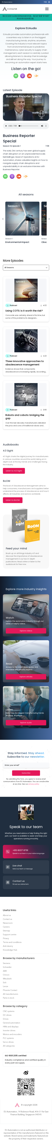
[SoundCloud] (18, 176)
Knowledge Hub (10, 950)
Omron (6, 975)
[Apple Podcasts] (12, 176)
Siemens (6, 963)
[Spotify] (5, 176)
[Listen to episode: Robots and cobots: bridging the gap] (26, 405)
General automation (11, 1023)
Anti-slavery (8, 946)
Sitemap (6, 931)
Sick (4, 982)
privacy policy (34, 784)
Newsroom (8, 923)
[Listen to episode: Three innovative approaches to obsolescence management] (26, 351)
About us (7, 915)
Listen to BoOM (13, 500)
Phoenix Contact (10, 990)
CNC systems (8, 1011)
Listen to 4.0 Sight (14, 470)
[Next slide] (49, 219)
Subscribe (26, 773)
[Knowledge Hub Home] (9, 9)
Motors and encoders (12, 1034)
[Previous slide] (2, 219)
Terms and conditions (12, 942)
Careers (6, 927)
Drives (5, 1019)
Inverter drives (9, 1030)
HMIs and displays (11, 1026)
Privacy (6, 938)
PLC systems (8, 1038)
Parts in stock (8, 998)
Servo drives (8, 1042)
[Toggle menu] (47, 9)
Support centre (9, 934)
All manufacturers (10, 994)
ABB (5, 971)
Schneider (7, 967)
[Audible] (25, 176)
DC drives (7, 1015)
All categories (9, 1046)
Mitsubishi (7, 979)
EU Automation (7, 2)
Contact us (7, 919)
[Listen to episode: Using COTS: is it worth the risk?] (26, 299)
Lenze (5, 986)
